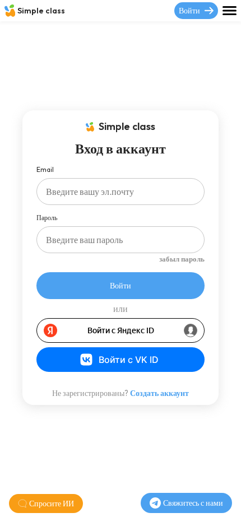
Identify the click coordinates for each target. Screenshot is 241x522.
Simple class (41, 11)
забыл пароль (182, 258)
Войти (189, 11)
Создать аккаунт (159, 393)
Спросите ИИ (51, 503)
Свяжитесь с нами (193, 503)
